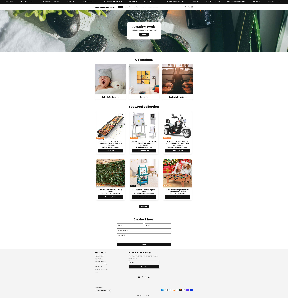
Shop (144, 35)
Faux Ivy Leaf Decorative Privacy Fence (110, 190)
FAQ (96, 272)
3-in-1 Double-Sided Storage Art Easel (143, 190)
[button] (185, 7)
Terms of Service (100, 261)
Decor (143, 97)
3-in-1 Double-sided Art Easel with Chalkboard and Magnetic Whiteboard (144, 143)
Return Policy (99, 258)
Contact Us (98, 266)
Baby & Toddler (109, 97)
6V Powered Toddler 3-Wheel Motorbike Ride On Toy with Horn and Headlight (177, 143)
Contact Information (101, 269)
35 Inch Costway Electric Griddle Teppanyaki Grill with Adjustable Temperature (110, 143)
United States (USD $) (102, 290)
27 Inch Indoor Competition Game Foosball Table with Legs (177, 190)
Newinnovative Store (146, 295)
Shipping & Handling (101, 264)
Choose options (144, 151)
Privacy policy (99, 256)
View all (144, 206)
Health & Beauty (176, 97)
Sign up (144, 267)
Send (144, 244)
